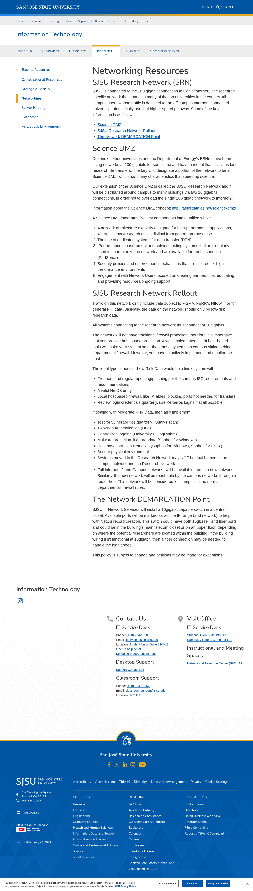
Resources (42, 69)
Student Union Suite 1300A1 (148, 644)
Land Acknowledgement (169, 782)
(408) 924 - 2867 (138, 686)
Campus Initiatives (164, 51)
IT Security (77, 51)
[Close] (247, 884)
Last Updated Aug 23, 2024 (33, 842)
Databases (30, 117)
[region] (126, 884)
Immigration (137, 857)
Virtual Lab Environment (41, 126)
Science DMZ (109, 124)
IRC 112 (135, 695)
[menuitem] (25, 51)
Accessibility (82, 782)
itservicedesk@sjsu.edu (141, 640)
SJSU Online (31, 813)
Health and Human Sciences (93, 828)
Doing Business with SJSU (203, 816)
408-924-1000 (31, 801)
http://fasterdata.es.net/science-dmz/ (204, 208)
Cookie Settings (216, 782)
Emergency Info (196, 822)
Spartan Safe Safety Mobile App (152, 863)
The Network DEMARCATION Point (128, 136)
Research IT (105, 51)
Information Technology (45, 21)
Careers (134, 839)
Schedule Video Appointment (136, 653)
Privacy (196, 782)
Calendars (136, 833)
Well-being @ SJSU (143, 869)
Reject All (192, 883)
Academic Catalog (141, 810)
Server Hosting (34, 107)
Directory (191, 810)
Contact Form (194, 804)
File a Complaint (196, 828)
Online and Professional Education (97, 845)
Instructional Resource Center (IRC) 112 (214, 663)
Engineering (81, 816)
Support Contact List (130, 669)
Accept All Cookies (218, 883)
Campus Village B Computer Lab (209, 640)
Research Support (77, 21)
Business (79, 804)
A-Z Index (136, 804)
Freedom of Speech (142, 851)
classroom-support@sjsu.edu (145, 690)
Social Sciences (83, 857)
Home (20, 21)
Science (78, 851)
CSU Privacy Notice (125, 886)
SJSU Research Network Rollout (126, 130)
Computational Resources (42, 79)
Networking (31, 98)
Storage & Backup (36, 89)
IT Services (50, 51)
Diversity (140, 782)
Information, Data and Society (94, 833)
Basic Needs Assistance (145, 816)
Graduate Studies (85, 822)
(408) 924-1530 (137, 635)
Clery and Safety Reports (147, 822)
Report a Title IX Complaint (204, 833)
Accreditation (105, 782)
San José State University (48, 7)
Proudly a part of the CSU (32, 825)
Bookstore (136, 828)
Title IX (124, 782)
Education (80, 810)
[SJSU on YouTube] (142, 765)
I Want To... (25, 51)
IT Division (132, 51)
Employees (136, 845)
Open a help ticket (128, 649)
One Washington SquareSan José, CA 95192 (36, 794)
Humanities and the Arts (90, 839)
